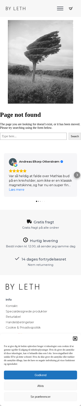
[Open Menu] (60, 8)
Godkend (40, 375)
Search (75, 136)
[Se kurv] (70, 8)
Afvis (40, 386)
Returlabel (13, 317)
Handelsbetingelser (20, 322)
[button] (75, 339)
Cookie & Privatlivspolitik (23, 327)
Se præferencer (40, 396)
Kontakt (11, 306)
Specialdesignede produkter (26, 311)
